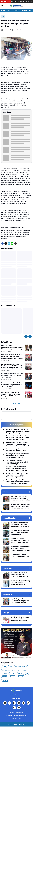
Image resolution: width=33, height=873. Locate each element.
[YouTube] (19, 703)
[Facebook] (2, 243)
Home (3, 10)
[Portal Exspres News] (16, 6)
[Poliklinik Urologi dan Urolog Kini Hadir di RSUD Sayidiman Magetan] (6, 583)
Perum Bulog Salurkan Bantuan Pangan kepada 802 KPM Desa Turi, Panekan (12, 375)
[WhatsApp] (12, 243)
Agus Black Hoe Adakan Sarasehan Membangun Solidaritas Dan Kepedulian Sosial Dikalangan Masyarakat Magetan (20, 498)
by (13, 724)
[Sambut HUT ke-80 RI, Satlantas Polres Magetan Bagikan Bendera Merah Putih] (6, 541)
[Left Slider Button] (26, 336)
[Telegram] (9, 243)
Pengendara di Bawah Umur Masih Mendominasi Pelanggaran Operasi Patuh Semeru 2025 (20, 548)
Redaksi (12, 713)
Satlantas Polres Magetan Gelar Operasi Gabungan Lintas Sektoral (20, 532)
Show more (16, 403)
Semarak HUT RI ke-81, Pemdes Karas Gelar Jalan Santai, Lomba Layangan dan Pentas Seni (11, 356)
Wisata (9, 10)
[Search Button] (30, 6)
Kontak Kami (19, 713)
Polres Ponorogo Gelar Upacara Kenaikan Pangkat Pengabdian (17, 450)
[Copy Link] (15, 243)
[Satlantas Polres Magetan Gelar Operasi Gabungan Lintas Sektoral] (6, 533)
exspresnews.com (19, 724)
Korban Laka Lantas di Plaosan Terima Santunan (20, 555)
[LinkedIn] (14, 707)
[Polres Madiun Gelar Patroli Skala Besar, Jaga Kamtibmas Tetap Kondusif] (28, 385)
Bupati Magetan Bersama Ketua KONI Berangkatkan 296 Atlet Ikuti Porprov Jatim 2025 (20, 600)
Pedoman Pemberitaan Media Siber (16, 716)
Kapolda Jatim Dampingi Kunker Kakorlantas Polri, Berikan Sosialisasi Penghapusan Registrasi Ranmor (17, 475)
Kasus (16, 10)
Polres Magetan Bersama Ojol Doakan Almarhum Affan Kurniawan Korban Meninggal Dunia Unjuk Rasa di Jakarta (20, 524)
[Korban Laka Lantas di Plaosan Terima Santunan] (6, 557)
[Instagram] (14, 703)
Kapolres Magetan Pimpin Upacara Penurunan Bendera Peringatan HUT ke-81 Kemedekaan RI (11, 394)
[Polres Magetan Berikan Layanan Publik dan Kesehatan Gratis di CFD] (6, 575)
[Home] (3, 16)
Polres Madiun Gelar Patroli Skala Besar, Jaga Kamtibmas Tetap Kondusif (11, 384)
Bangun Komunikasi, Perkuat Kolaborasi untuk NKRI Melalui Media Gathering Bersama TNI (11, 366)
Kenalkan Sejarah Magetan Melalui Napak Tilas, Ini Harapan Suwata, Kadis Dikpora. (20, 618)
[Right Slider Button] (31, 10)
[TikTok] (28, 703)
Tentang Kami (16, 719)
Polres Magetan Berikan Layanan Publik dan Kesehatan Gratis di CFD (19, 574)
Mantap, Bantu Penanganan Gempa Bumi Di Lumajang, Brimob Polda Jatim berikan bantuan (20, 506)
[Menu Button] (2, 6)
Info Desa (24, 10)
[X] (5, 243)
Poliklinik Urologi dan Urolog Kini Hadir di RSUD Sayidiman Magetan (20, 582)
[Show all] (29, 492)
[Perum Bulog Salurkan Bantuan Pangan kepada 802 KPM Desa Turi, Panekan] (28, 376)
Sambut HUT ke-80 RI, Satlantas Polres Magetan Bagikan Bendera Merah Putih (20, 540)
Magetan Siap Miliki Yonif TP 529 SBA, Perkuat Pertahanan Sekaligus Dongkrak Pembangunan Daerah (18, 431)
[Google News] (23, 703)
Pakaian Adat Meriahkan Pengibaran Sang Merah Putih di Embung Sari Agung (17, 462)
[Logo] (16, 690)
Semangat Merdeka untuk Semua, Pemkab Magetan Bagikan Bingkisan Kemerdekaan (17, 455)
